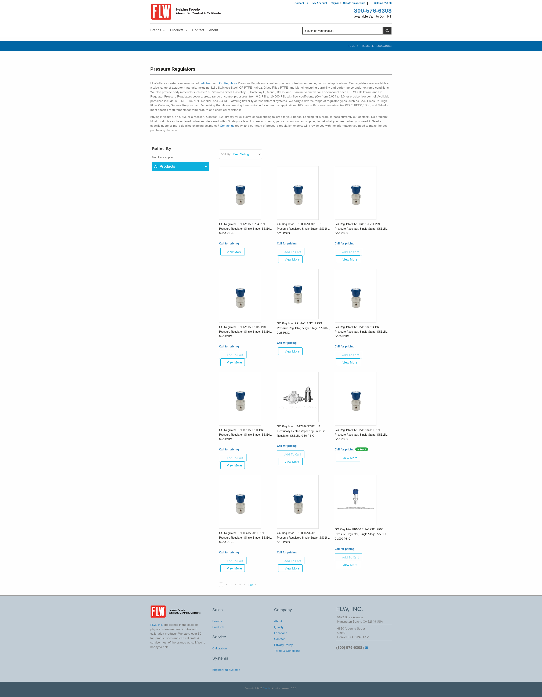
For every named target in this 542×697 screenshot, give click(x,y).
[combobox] (342, 30)
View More (234, 252)
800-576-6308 (373, 10)
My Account (319, 3)
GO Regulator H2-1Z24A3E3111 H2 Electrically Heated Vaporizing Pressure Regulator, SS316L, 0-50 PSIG (301, 431)
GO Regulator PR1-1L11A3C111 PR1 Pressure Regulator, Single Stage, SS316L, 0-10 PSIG (303, 537)
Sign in (335, 3)
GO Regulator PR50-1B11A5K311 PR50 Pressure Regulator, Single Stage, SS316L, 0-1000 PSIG (361, 534)
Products (218, 627)
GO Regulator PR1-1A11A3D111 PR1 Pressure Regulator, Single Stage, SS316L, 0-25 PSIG (303, 328)
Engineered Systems (226, 669)
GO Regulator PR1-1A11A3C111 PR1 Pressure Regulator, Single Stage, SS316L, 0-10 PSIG (361, 434)
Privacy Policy (283, 644)
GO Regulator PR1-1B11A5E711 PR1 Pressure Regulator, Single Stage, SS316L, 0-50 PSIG (361, 228)
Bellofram (206, 83)
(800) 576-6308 (349, 647)
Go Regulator (228, 83)
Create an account (354, 3)
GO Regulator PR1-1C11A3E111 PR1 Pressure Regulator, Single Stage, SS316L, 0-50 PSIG (245, 434)
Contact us (227, 125)
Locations (280, 633)
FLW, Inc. (267, 688)
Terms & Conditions (287, 650)
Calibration (219, 648)
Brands (217, 621)
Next (251, 585)
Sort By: (226, 154)
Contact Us (301, 3)
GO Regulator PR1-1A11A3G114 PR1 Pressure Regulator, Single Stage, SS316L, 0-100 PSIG (361, 331)
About (278, 621)
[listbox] (247, 154)
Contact (279, 639)
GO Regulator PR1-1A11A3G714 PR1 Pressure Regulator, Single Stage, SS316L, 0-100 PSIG (245, 228)
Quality (278, 627)
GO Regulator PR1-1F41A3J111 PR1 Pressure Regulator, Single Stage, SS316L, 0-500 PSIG (245, 537)
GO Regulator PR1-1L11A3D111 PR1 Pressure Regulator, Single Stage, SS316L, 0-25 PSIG (303, 228)
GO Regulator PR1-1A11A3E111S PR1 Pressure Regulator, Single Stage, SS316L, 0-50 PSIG (245, 331)
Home (351, 46)
